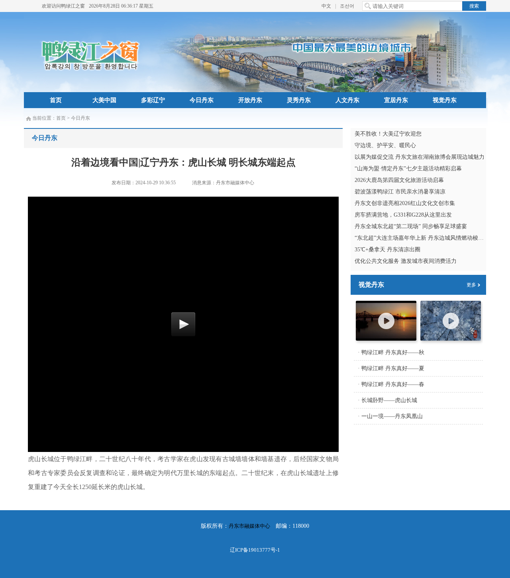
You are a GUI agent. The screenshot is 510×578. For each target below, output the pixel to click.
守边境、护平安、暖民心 (385, 145)
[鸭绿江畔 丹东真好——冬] (450, 339)
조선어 (347, 6)
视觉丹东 (445, 100)
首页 (56, 100)
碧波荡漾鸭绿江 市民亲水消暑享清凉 (400, 192)
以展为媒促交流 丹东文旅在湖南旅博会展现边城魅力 (419, 157)
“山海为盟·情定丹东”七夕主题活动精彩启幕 (408, 169)
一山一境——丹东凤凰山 (392, 416)
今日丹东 (202, 100)
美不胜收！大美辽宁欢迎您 (388, 134)
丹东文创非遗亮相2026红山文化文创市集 (405, 203)
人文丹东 (347, 100)
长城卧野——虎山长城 (389, 400)
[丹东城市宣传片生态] (386, 339)
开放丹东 (250, 100)
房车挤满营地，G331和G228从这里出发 (403, 215)
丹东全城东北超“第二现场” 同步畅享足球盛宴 (411, 226)
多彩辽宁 (153, 100)
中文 (326, 6)
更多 (471, 285)
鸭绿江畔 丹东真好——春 (392, 384)
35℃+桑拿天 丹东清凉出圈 (387, 250)
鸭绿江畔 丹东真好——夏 (392, 368)
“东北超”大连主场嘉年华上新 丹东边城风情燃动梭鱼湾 (422, 238)
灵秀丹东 (299, 100)
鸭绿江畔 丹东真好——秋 (392, 352)
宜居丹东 (396, 100)
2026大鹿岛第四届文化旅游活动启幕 (399, 180)
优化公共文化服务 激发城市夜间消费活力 (406, 261)
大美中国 (104, 100)
